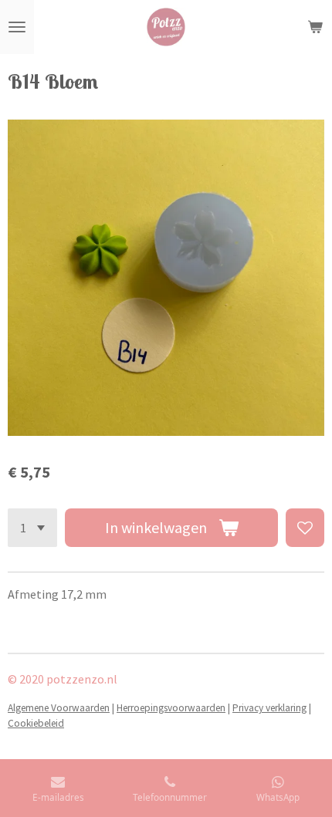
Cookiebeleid (36, 723)
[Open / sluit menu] (17, 27)
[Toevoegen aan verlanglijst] (305, 527)
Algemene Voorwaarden (59, 707)
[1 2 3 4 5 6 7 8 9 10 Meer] (32, 527)
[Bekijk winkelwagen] (315, 27)
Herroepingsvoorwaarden (171, 707)
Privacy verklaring (269, 707)
